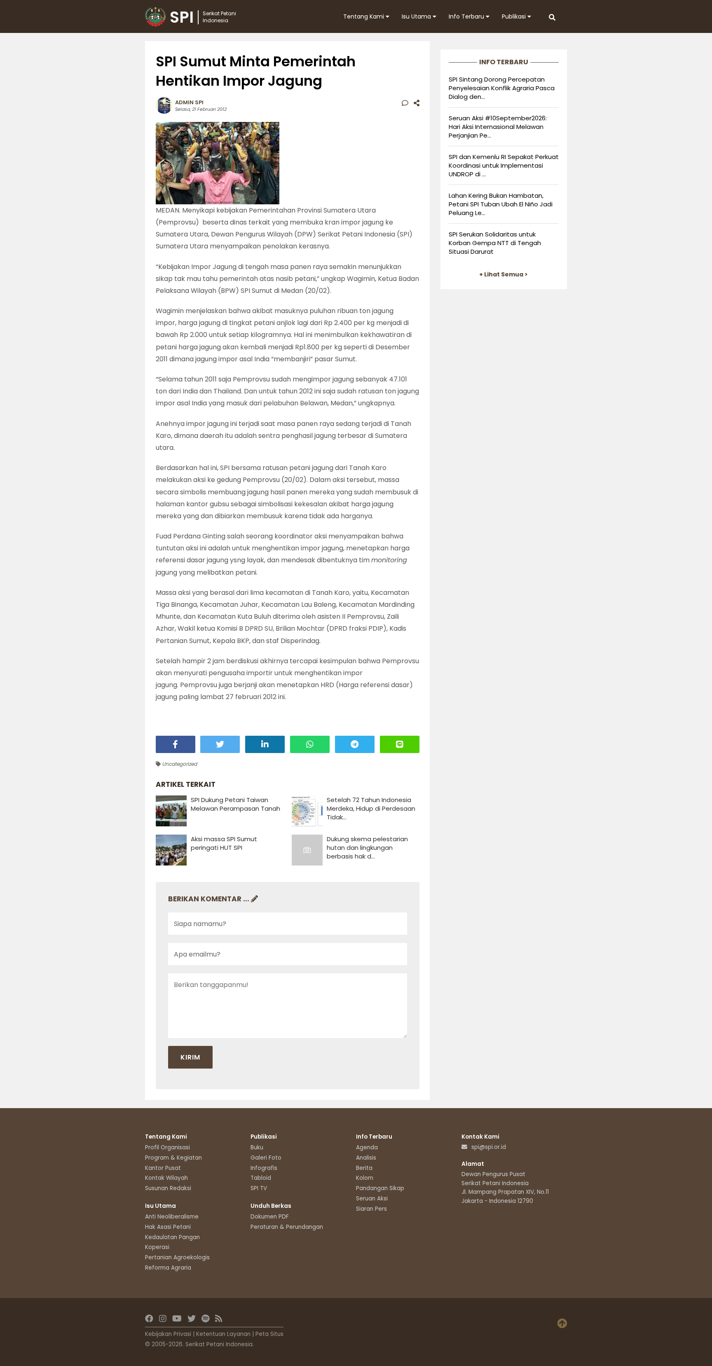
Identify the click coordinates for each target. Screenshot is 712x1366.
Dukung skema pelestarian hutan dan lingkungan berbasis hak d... (367, 848)
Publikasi (514, 16)
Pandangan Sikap (380, 1188)
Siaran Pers (371, 1209)
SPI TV (259, 1188)
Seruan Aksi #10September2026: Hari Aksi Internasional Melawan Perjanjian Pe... (498, 127)
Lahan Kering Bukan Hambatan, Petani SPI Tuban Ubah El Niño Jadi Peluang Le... (501, 204)
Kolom (364, 1178)
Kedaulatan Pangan (172, 1237)
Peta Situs (269, 1334)
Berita (364, 1168)
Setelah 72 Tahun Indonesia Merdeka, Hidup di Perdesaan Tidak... (371, 808)
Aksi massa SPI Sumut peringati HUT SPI (224, 843)
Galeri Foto (266, 1158)
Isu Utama (417, 16)
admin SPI (189, 102)
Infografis (264, 1168)
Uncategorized (179, 763)
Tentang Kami (364, 16)
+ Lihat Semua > (503, 274)
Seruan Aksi (372, 1198)
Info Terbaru (467, 16)
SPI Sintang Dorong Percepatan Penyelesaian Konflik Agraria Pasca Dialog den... (502, 88)
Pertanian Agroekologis (177, 1257)
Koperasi (157, 1247)
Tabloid (261, 1178)
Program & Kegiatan (173, 1158)
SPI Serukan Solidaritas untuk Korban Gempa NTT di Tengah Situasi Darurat (495, 243)
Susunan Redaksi (168, 1188)
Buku (257, 1147)
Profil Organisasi (167, 1147)
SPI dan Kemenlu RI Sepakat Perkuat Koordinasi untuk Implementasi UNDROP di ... (504, 165)
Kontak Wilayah (166, 1178)
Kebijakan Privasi (168, 1334)
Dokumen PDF (270, 1217)
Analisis (366, 1158)
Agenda (367, 1147)
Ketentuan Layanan (223, 1334)
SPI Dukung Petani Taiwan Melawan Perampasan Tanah (235, 804)
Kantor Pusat (163, 1168)
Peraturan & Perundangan (287, 1227)
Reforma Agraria (168, 1268)
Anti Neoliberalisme (172, 1217)
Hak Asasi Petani (168, 1227)
